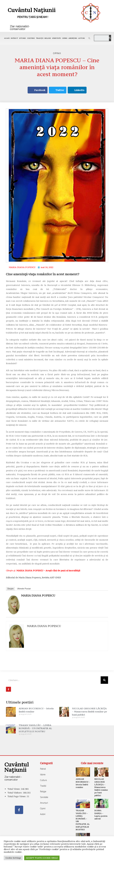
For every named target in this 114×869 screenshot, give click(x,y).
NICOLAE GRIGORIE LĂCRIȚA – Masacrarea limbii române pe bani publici (89, 711)
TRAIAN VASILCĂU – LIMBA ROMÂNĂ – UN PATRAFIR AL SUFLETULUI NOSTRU (35, 728)
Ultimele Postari (24, 589)
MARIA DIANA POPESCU (38, 595)
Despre (10, 589)
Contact (11, 864)
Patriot (14, 38)
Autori (81, 38)
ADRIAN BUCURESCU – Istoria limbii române (83, 783)
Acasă (7, 38)
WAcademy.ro (101, 864)
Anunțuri (72, 38)
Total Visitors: (15, 792)
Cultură (31, 38)
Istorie (22, 38)
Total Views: (14, 788)
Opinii (64, 38)
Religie (48, 38)
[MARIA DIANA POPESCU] (14, 604)
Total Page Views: (17, 796)
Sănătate (56, 38)
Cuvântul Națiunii (32, 9)
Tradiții (39, 38)
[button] (89, 38)
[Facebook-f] (19, 810)
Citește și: (43, 570)
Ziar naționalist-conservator (20, 28)
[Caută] (110, 38)
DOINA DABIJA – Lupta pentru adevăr (100, 814)
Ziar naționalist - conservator (13, 778)
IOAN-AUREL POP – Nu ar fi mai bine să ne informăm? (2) (83, 848)
